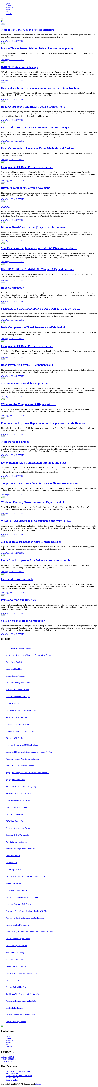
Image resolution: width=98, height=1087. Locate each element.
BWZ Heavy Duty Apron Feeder (18, 1071)
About (8, 11)
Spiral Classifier (12, 1080)
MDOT (5, 206)
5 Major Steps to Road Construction (23, 620)
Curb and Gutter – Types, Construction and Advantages (35, 127)
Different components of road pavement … (27, 187)
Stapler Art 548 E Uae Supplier (17, 835)
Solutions (9, 7)
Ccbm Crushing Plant (14, 669)
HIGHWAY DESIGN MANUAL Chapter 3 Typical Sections (37, 269)
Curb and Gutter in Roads (17, 579)
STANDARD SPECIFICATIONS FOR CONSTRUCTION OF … (40, 308)
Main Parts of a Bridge (15, 441)
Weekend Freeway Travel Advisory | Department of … (34, 502)
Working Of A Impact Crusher (17, 690)
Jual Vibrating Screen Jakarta (17, 807)
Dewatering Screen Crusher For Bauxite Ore (22, 710)
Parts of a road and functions (18, 599)
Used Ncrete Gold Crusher (16, 966)
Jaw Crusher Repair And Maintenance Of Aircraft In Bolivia (28, 655)
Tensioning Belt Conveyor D (17, 890)
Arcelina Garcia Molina (15, 814)
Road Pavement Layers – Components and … (29, 364)
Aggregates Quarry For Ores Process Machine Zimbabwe (27, 773)
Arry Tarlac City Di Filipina (16, 842)
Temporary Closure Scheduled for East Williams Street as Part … (41, 483)
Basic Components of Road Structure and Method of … (35, 327)
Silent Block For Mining (15, 953)
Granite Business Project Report (18, 939)
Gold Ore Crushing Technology (18, 683)
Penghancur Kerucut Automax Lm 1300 (21, 1001)
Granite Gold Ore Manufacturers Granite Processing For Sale (29, 752)
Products (9, 5)
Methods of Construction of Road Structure (27, 29)
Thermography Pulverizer (15, 676)
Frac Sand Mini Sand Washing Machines (21, 973)
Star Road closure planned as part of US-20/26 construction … (39, 248)
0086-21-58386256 (8, 1057)
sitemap (38, 1084)
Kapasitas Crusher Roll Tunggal (18, 717)
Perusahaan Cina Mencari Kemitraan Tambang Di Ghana (27, 911)
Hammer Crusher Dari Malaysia (18, 697)
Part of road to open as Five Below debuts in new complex (36, 560)
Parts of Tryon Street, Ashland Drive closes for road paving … (39, 48)
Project (8, 9)
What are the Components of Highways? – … (28, 404)
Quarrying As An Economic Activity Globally (23, 897)
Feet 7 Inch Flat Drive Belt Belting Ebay (21, 787)
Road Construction (12, 287)
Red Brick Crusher (13, 856)
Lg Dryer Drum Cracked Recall (18, 800)
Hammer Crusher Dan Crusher (17, 925)
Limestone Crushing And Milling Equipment (22, 745)
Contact (9, 14)
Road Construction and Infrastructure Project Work (33, 106)
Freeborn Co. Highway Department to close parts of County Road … (43, 423)
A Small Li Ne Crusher (14, 959)
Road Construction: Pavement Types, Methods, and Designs (37, 148)
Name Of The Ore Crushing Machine (20, 766)
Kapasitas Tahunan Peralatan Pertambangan (22, 759)
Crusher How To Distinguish (17, 704)
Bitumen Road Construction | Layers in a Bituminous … (35, 227)
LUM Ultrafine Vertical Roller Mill (19, 1076)
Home (8, 3)
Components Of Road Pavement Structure (27, 167)
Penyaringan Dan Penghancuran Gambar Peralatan (25, 918)
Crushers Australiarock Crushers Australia (21, 1015)
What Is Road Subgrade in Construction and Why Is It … (36, 520)
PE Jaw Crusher (12, 1078)
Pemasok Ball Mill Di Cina (16, 987)
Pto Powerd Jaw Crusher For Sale (18, 793)
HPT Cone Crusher (13, 1073)
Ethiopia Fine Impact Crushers (17, 724)
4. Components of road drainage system (25, 383)
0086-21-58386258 (8, 1059)
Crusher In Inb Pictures (14, 1008)
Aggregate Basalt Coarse (15, 780)
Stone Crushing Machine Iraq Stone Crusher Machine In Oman (29, 932)
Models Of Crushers (13, 883)
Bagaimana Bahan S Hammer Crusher (20, 731)
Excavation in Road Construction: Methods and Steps (33, 462)
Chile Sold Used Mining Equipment (19, 648)
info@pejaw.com (7, 1061)
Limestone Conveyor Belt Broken (18, 904)
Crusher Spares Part (13, 870)
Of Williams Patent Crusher (16, 821)
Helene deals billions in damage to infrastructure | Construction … (41, 87)
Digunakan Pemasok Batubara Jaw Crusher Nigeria (25, 876)
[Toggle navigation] (2, 18)
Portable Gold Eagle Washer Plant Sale (20, 849)
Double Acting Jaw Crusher (16, 946)
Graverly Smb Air (12, 980)
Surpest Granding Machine (16, 1022)
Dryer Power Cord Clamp (15, 662)
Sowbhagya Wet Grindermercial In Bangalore (23, 994)
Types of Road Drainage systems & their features (31, 541)
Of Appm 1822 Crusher (15, 738)
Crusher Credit (11, 863)
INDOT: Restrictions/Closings (19, 67)
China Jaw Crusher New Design (18, 828)
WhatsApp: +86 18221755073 (12, 41)
